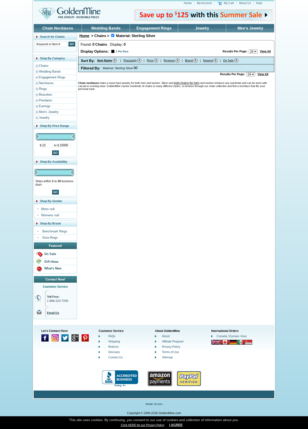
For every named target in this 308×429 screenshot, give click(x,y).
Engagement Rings (154, 28)
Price (150, 60)
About (166, 336)
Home (188, 3)
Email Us (53, 313)
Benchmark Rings (54, 231)
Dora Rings (50, 237)
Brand (189, 60)
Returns (113, 346)
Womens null (50, 215)
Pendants (45, 100)
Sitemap (167, 357)
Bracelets (45, 94)
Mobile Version (154, 404)
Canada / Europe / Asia (232, 336)
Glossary (114, 352)
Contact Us (115, 357)
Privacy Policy (171, 346)
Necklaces (46, 83)
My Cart (229, 3)
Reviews (169, 60)
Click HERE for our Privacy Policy (142, 425)
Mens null (48, 209)
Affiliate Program (173, 341)
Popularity (130, 60)
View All (265, 51)
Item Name (104, 60)
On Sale (50, 254)
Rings (43, 89)
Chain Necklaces (57, 28)
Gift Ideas (51, 261)
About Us (245, 3)
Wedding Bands (106, 28)
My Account (204, 3)
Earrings (45, 106)
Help (259, 3)
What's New (52, 268)
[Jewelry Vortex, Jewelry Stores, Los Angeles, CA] (120, 378)
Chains (44, 66)
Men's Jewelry (250, 28)
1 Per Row (122, 51)
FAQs (111, 336)
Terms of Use (170, 352)
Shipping (114, 341)
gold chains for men (186, 83)
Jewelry (202, 28)
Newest (208, 60)
